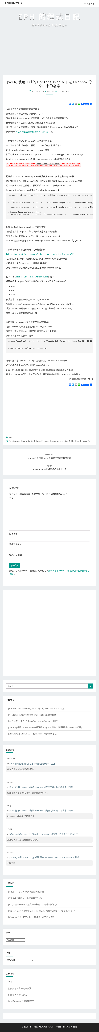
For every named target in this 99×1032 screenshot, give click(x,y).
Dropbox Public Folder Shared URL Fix (31, 276)
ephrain (51, 91)
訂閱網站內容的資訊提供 (19, 988)
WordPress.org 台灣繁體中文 (21, 1001)
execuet (53, 441)
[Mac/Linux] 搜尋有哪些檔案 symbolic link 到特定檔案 (32, 714)
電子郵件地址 (15, 544)
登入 (10, 982)
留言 (12, 498)
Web (11, 437)
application (14, 441)
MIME (71, 441)
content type (34, 441)
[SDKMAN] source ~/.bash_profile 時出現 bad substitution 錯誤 (36, 708)
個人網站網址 (15, 554)
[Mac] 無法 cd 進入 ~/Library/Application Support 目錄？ (33, 721)
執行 (90, 441)
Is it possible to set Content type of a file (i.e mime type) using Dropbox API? (40, 254)
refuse (83, 441)
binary (23, 441)
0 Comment (64, 91)
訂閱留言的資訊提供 (17, 995)
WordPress (55, 1026)
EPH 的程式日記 (14, 3)
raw (77, 441)
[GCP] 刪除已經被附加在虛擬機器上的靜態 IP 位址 (32, 763)
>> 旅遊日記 (89, 3)
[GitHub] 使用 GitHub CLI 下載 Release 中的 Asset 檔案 (32, 733)
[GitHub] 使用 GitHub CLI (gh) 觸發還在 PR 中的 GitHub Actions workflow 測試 (44, 857)
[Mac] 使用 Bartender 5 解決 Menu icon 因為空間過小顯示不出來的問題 (41, 787)
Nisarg (74, 1026)
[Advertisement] (49, 56)
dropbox (45, 441)
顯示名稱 (13, 534)
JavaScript (63, 441)
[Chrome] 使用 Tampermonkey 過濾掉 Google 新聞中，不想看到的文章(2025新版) (45, 727)
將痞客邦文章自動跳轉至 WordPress (32, 131)
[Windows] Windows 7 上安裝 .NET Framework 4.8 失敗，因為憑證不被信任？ (43, 834)
